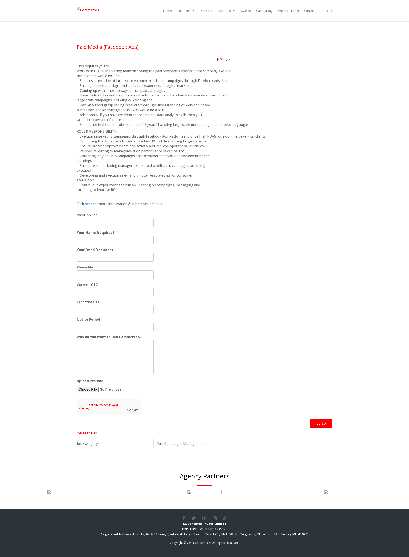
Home (167, 11)
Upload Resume (90, 381)
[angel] (225, 518)
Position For (87, 215)
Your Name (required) (95, 232)
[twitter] (197, 518)
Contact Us (312, 11)
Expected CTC (88, 302)
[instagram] (218, 518)
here (88, 203)
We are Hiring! (288, 11)
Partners (206, 11)
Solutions (184, 11)
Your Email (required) (95, 249)
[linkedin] (207, 518)
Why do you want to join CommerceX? (109, 336)
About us (224, 11)
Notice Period (88, 319)
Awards (245, 11)
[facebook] (187, 518)
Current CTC (87, 284)
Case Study (264, 11)
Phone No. (85, 267)
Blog (329, 11)
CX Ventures (203, 543)
